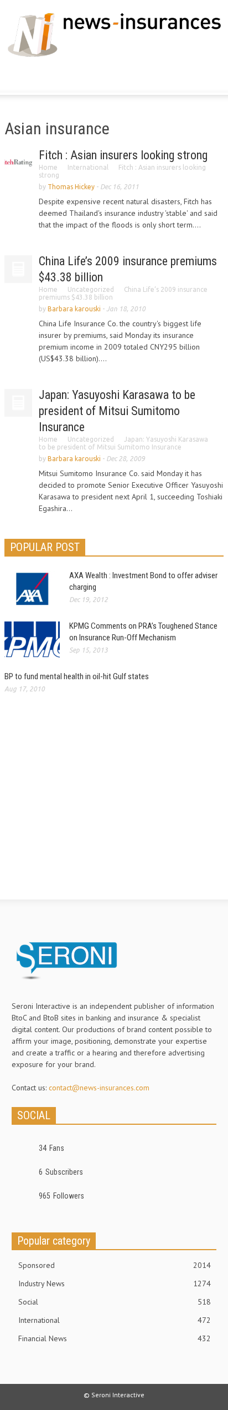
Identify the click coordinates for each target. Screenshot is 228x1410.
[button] (42, 77)
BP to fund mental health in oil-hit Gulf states (76, 676)
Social (114, 1302)
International (88, 167)
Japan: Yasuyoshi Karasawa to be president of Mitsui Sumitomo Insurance (117, 411)
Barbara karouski (74, 308)
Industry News (114, 1283)
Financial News (114, 1338)
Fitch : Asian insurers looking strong (123, 155)
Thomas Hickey (71, 186)
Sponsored (114, 1265)
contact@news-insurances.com (99, 1088)
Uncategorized (91, 289)
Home (48, 167)
